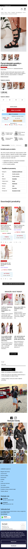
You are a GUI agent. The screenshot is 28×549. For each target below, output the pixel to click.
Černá (13, 181)
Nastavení (13, 541)
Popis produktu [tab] (6, 145)
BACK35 (17, 118)
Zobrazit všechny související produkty (14, 283)
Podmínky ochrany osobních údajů (8, 489)
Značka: (3, 69)
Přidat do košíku (16, 110)
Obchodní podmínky (5, 487)
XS (1, 242)
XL (20, 242)
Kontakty (2, 479)
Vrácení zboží (4, 473)
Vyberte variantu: (5, 80)
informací (3, 538)
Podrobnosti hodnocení (18, 68)
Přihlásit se (8, 369)
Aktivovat (17, 120)
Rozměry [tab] (12, 145)
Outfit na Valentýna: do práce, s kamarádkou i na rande (6, 309)
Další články (13, 353)
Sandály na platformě (17, 171)
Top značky (3, 485)
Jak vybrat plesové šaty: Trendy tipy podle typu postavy (19, 338)
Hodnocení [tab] (18, 145)
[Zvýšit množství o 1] (5, 109)
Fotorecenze (3, 477)
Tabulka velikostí (4, 491)
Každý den (14, 183)
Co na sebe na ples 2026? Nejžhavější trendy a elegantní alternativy (6, 338)
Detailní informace (4, 76)
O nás (2, 481)
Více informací (4, 514)
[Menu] (25, 9)
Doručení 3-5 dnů (16, 190)
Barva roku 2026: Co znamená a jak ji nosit (19, 308)
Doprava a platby (4, 475)
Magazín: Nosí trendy (5, 471)
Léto (13, 186)
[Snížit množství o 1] (5, 111)
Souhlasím (13, 545)
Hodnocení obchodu (5, 483)
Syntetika (14, 178)
